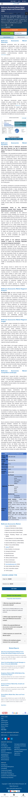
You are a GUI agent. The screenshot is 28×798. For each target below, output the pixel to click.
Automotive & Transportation (5, 755)
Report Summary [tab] (7, 37)
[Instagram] (8, 739)
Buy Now (14, 588)
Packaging (17, 748)
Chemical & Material (6, 753)
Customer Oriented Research (8, 775)
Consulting (4, 768)
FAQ (2, 719)
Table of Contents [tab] (21, 37)
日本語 (15, 13)
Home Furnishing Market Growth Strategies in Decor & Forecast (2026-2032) (13, 663)
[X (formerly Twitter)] (5, 739)
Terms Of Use (4, 722)
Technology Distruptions (7, 766)
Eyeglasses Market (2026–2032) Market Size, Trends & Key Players (13, 673)
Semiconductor (5, 759)
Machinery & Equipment (20, 749)
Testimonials (4, 720)
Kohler (7, 526)
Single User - (7, 579)
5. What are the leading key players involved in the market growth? (12, 641)
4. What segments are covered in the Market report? (12, 634)
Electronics (17, 755)
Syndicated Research (6, 772)
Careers (3, 728)
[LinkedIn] (12, 739)
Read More (3, 705)
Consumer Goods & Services (6, 750)
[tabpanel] (14, 343)
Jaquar (7, 547)
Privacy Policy (4, 724)
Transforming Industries (7, 777)
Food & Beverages (6, 748)
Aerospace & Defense (20, 744)
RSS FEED (3, 729)
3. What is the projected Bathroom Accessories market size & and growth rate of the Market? (12, 627)
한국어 (19, 13)
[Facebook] (2, 739)
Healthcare (4, 744)
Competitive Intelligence (7, 774)
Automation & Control (20, 746)
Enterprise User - (8, 584)
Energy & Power (18, 751)
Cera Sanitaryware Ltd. (11, 564)
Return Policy (4, 726)
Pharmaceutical (5, 758)
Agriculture (17, 753)
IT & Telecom (4, 746)
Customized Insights (6, 770)
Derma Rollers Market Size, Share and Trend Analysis (12, 695)
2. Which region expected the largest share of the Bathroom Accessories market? (12, 618)
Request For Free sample (14, 595)
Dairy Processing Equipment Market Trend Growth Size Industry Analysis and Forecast (12, 652)
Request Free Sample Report (14, 139)
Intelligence (4, 765)
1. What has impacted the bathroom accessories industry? (12, 604)
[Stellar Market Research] (16, 4)
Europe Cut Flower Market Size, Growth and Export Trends (12, 684)
